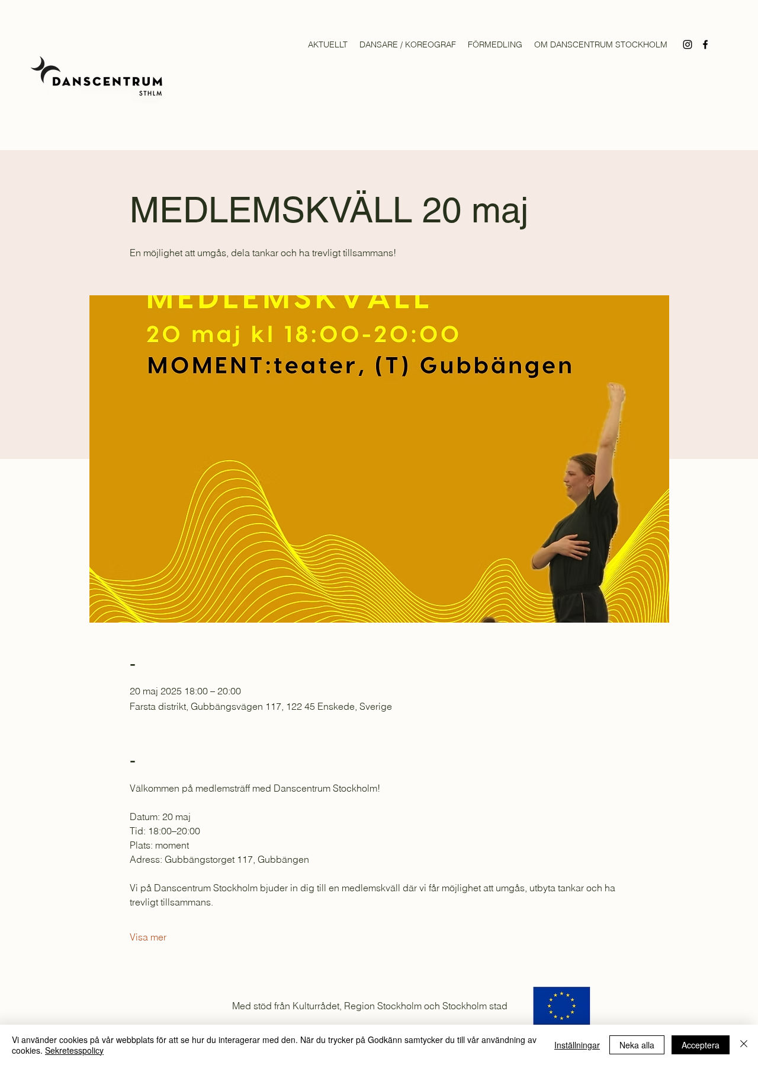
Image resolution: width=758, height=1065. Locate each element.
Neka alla (636, 1045)
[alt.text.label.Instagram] (687, 44)
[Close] (744, 1045)
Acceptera (701, 1045)
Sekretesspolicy (74, 1050)
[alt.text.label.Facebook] (705, 44)
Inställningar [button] (577, 1045)
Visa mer (148, 937)
